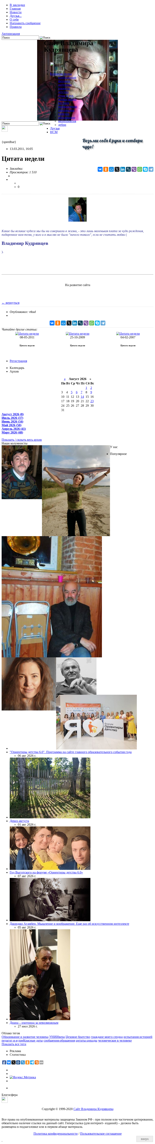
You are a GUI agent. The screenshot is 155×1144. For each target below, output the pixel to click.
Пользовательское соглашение (101, 1133)
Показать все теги (14, 1044)
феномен (64, 81)
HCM (54, 132)
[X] (117, 169)
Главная (15, 8)
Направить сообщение (25, 23)
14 (82, 396)
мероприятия (67, 121)
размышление (67, 106)
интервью (65, 84)
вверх (145, 1139)
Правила (16, 26)
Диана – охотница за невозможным (34, 1022)
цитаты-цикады (86, 1040)
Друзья (55, 128)
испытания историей (138, 1037)
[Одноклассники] (105, 169)
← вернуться (10, 302)
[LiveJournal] (128, 169)
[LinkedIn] (122, 169)
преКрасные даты (30, 1040)
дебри (62, 124)
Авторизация (11, 33)
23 (92, 401)
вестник (63, 103)
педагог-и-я (10, 1040)
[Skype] (145, 169)
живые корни (67, 99)
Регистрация (18, 361)
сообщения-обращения (59, 1040)
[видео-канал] (5, 130)
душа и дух (65, 95)
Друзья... (16, 16)
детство (63, 92)
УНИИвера (57, 1037)
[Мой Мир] (111, 169)
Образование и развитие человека (25, 1037)
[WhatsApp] (139, 169)
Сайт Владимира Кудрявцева (93, 1109)
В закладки (17, 5)
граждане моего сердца (107, 1037)
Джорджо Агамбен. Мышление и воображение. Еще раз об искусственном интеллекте (69, 923)
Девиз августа (19, 821)
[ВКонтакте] (100, 169)
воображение (67, 77)
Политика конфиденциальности (56, 1133)
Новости (16, 12)
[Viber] (134, 169)
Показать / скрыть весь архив (22, 439)
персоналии (66, 110)
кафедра (63, 114)
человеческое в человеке (115, 1040)
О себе (14, 19)
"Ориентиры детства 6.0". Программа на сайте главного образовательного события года (71, 752)
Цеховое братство (78, 1037)
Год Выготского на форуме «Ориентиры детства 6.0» (46, 872)
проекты (64, 88)
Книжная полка (61, 74)
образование (66, 117)
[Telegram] (151, 169)
